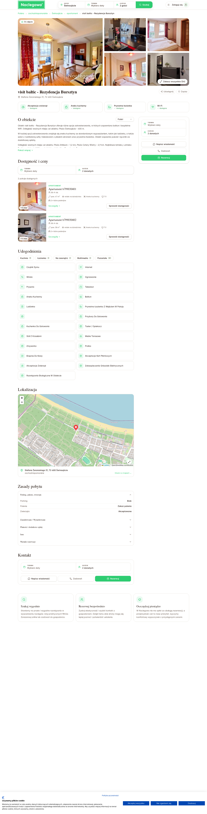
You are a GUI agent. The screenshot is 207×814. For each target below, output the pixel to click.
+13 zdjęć (23, 208)
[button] (76, 427)
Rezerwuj (114, 578)
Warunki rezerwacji (27, 541)
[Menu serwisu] (168, 5)
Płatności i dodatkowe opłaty (31, 527)
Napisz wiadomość (40, 578)
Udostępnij (168, 91)
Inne (22, 534)
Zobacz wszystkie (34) (174, 81)
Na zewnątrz (63, 258)
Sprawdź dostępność (119, 206)
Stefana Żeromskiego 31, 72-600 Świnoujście (42, 97)
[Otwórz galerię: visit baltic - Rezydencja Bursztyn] (60, 52)
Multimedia (84, 258)
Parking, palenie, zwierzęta (30, 494)
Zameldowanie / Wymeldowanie (32, 519)
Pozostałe (104, 258)
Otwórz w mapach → (123, 473)
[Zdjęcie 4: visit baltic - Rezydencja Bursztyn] (125, 69)
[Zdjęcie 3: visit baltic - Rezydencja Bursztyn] (168, 34)
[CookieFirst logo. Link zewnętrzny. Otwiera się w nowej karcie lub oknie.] (3, 797)
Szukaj (146, 5)
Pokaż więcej (24, 150)
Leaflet (106, 465)
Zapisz (184, 91)
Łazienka (43, 258)
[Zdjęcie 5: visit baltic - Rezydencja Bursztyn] (168, 69)
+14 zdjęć (23, 239)
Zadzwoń (77, 578)
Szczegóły (53, 206)
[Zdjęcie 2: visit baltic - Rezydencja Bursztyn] (125, 34)
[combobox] (125, 119)
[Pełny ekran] (129, 462)
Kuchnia (25, 258)
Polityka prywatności (110, 795)
